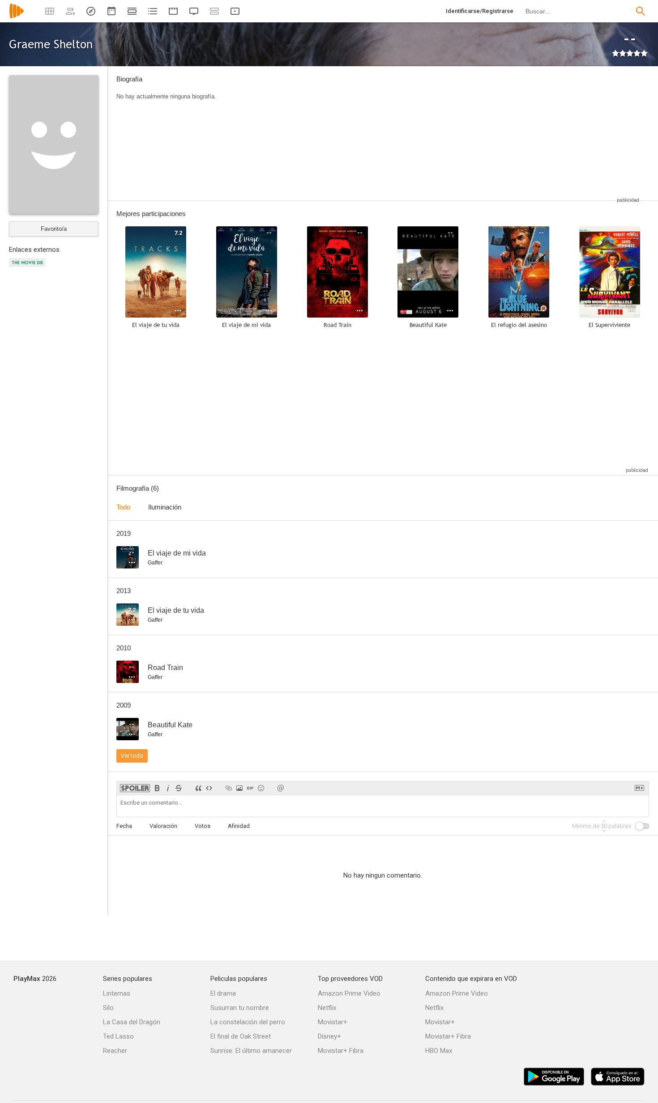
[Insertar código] (209, 788)
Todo (123, 507)
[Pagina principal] (16, 16)
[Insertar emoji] (261, 788)
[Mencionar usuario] (280, 788)
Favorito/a (54, 228)
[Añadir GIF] (250, 788)
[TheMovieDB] (28, 267)
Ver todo (132, 755)
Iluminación (164, 507)
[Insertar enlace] (228, 788)
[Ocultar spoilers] (135, 788)
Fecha (124, 826)
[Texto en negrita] (157, 788)
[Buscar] (640, 11)
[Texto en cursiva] (167, 788)
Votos (202, 826)
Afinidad (239, 826)
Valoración (163, 826)
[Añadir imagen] (239, 788)
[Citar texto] (198, 788)
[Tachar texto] (178, 788)
